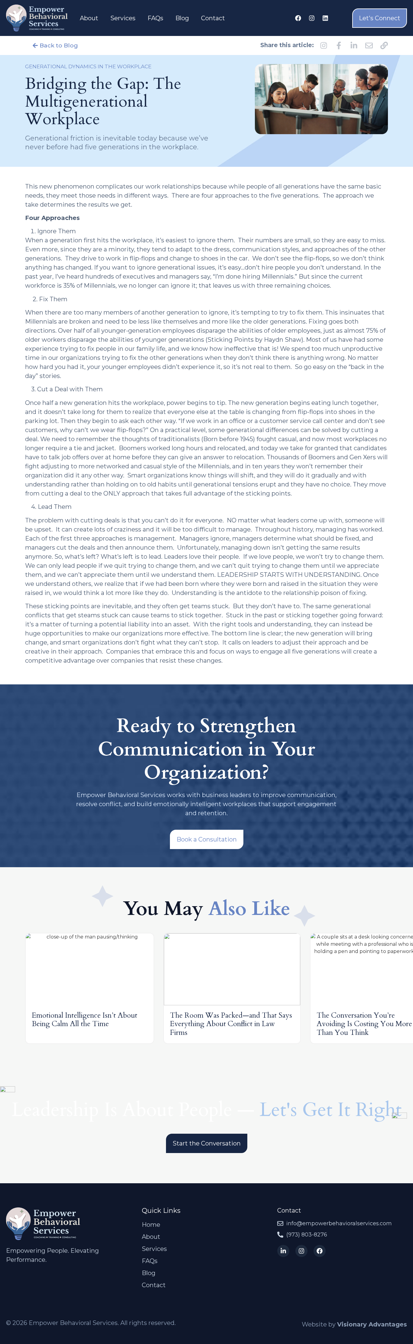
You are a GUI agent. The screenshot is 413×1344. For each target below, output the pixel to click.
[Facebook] (298, 18)
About (89, 18)
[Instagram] (312, 18)
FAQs (155, 18)
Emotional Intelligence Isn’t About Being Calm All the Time (84, 1019)
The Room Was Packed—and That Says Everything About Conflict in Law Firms (231, 1024)
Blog (182, 18)
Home (151, 1224)
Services (122, 18)
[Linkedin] (325, 18)
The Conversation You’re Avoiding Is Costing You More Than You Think (364, 1024)
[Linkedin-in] (283, 1251)
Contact (213, 18)
